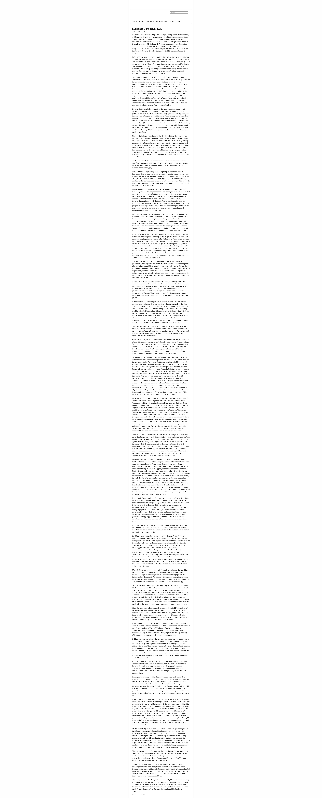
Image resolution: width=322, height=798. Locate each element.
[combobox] (179, 12)
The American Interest (142, 14)
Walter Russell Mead (139, 31)
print (179, 21)
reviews (141, 21)
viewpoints (150, 21)
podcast (172, 21)
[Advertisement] (161, 4)
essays (134, 21)
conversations (161, 21)
